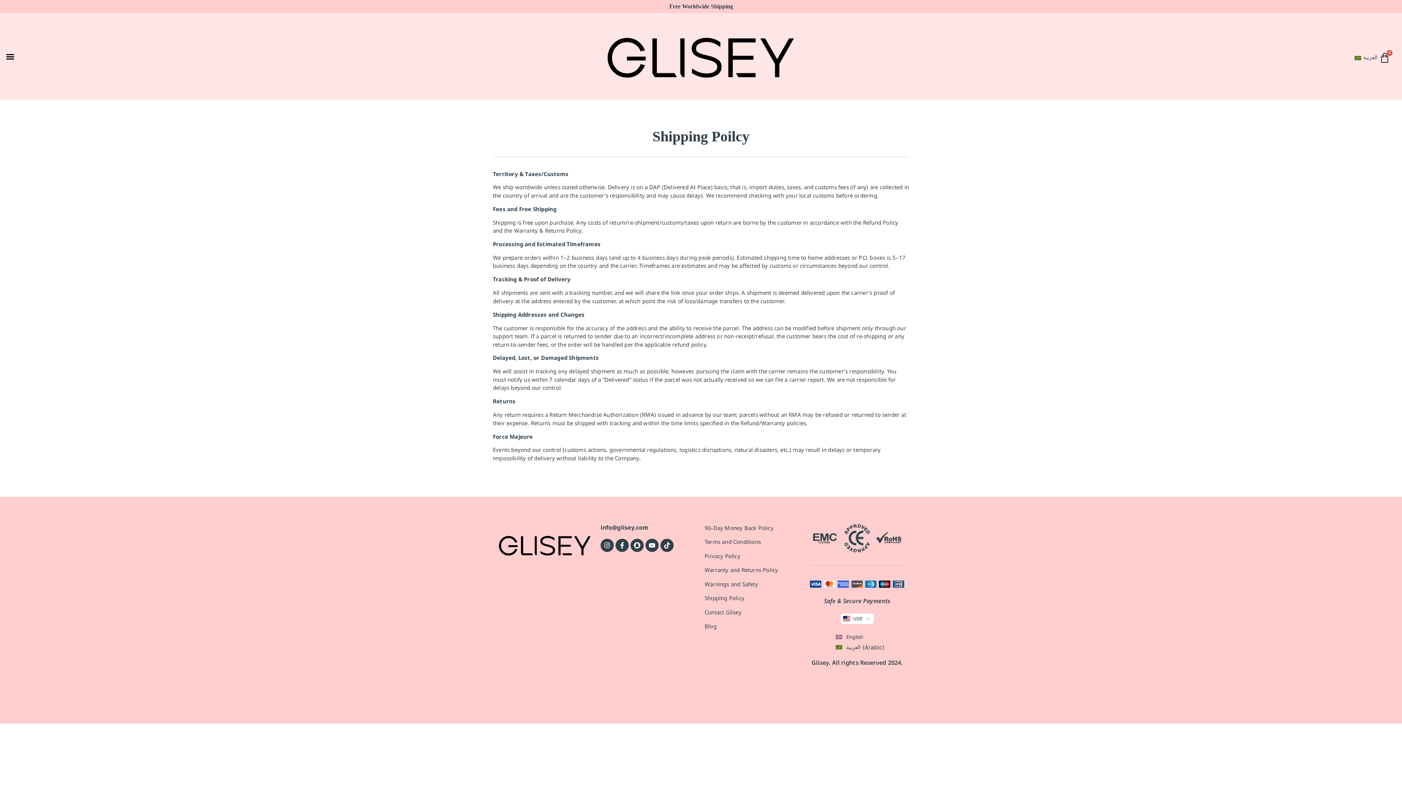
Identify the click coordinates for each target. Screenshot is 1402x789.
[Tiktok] (667, 545)
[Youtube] (652, 545)
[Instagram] (607, 545)
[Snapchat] (637, 545)
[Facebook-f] (622, 545)
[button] (10, 56)
